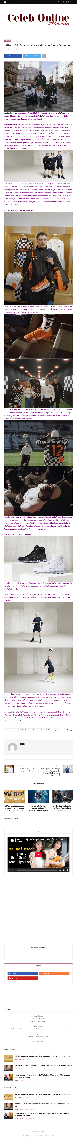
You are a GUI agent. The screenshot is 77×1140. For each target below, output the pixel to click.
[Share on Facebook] (60, 729)
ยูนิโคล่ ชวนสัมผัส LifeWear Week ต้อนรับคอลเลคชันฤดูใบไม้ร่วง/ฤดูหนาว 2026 (14, 808)
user (22, 744)
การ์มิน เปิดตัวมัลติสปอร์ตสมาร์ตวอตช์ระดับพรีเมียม (62, 807)
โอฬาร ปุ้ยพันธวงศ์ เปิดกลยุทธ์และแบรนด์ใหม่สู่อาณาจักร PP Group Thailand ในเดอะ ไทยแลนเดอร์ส (51, 772)
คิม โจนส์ (23, 730)
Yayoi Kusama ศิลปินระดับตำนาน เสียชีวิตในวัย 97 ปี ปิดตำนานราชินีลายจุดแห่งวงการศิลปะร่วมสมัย (35, 2)
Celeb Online (11, 730)
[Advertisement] (39, 910)
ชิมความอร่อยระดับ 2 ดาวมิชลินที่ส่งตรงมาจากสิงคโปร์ (25, 770)
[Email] (71, 729)
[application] (38, 854)
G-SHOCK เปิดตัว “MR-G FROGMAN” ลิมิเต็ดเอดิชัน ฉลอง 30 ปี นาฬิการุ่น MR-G (38, 808)
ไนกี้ (47, 730)
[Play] (10, 870)
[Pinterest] (67, 729)
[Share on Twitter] (64, 729)
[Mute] (64, 870)
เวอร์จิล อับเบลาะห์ (36, 730)
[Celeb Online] (38, 18)
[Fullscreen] (67, 870)
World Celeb (19, 1071)
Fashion (7, 40)
